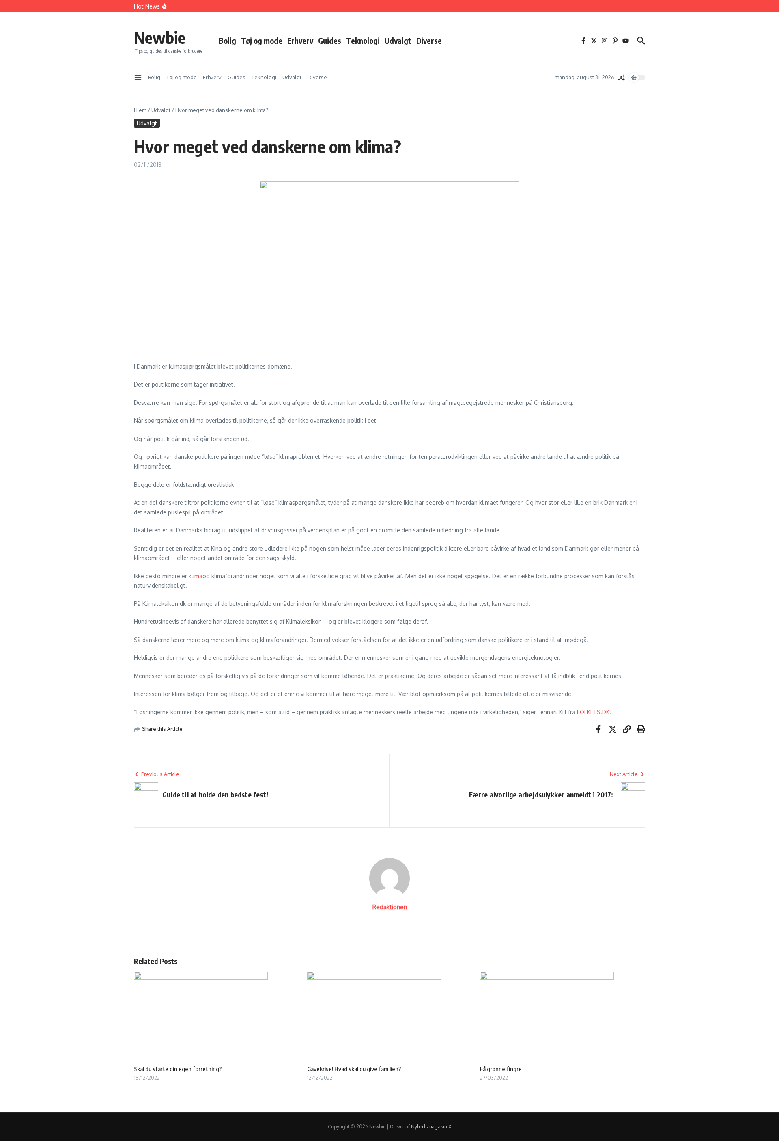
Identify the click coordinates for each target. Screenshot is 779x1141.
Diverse (429, 40)
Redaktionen (389, 907)
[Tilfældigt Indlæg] (621, 77)
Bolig (227, 40)
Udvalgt (398, 40)
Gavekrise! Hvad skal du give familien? (354, 1068)
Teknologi (363, 40)
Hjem (140, 110)
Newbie (159, 37)
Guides (329, 40)
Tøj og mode (261, 40)
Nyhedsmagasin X (431, 1127)
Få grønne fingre (501, 1068)
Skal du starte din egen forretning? (178, 1068)
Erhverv (300, 40)
